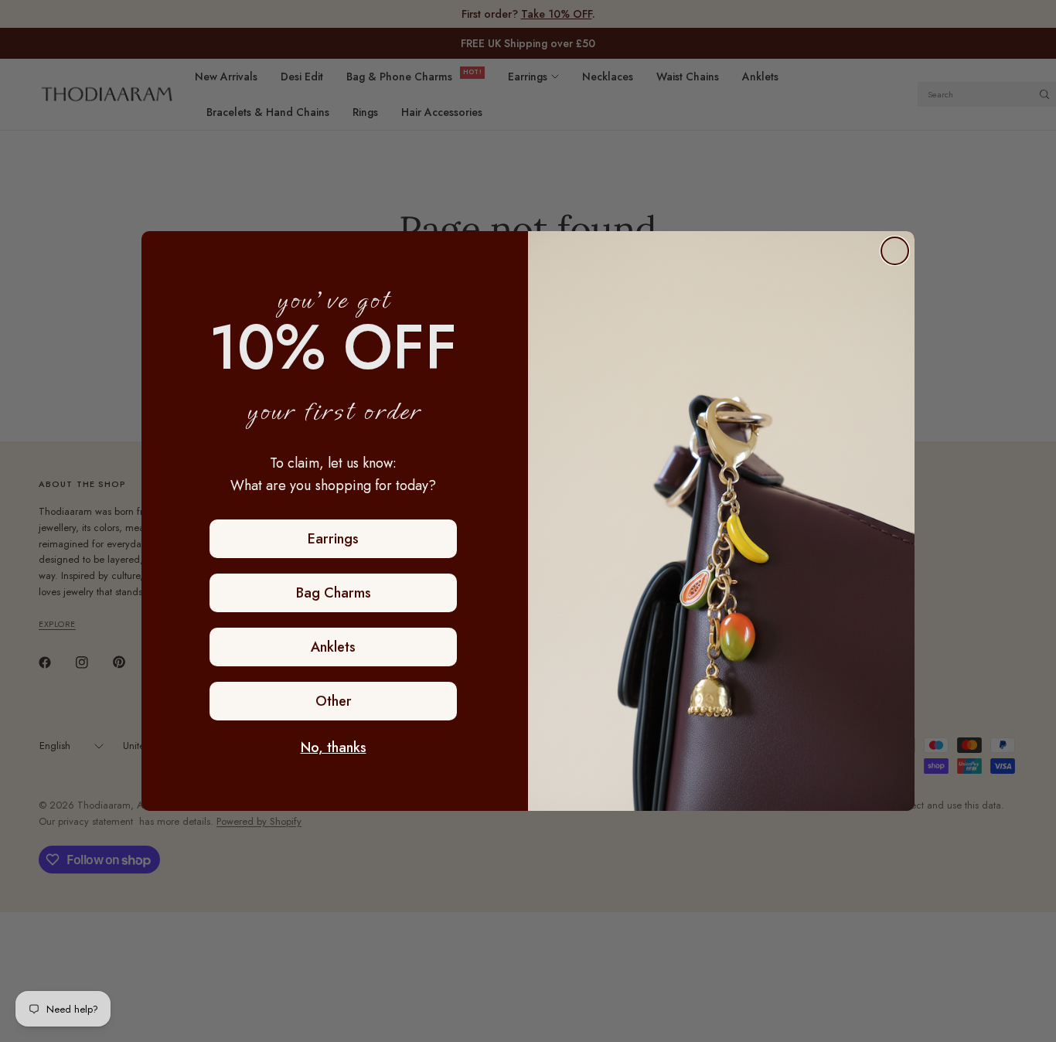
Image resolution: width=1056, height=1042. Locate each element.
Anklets (333, 647)
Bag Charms (333, 593)
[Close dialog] (894, 250)
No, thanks (333, 747)
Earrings (333, 539)
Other (333, 701)
